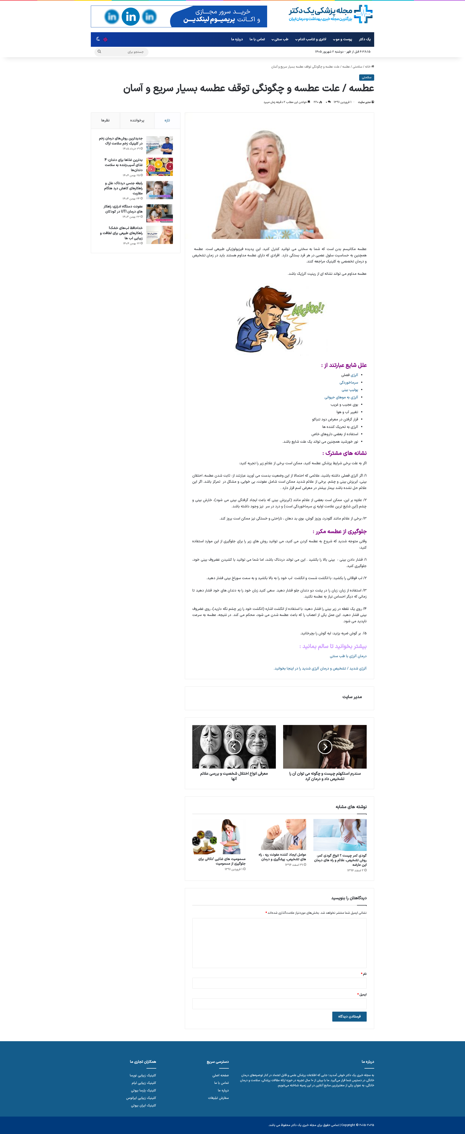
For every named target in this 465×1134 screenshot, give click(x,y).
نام (364, 974)
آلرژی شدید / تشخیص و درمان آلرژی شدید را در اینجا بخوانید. (320, 668)
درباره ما (237, 39)
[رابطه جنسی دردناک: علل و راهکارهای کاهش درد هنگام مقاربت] (159, 190)
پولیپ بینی (350, 390)
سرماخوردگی (349, 383)
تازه (167, 120)
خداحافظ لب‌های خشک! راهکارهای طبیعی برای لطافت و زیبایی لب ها (121, 233)
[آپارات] (105, 39)
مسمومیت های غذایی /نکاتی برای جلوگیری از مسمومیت (222, 861)
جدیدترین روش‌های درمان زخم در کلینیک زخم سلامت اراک (121, 141)
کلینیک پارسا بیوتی (143, 1090)
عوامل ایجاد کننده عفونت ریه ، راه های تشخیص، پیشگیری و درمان (282, 857)
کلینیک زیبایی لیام (144, 1083)
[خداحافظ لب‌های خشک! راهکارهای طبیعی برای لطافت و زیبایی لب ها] (159, 235)
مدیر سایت (364, 102)
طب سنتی (281, 39)
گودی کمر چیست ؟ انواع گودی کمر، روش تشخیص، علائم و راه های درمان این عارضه (340, 860)
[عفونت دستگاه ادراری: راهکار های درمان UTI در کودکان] (159, 213)
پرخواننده (137, 120)
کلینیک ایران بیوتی (143, 1105)
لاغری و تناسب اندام (312, 39)
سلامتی (357, 66)
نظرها (105, 120)
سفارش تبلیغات (218, 1098)
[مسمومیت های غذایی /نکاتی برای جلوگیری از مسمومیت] (219, 836)
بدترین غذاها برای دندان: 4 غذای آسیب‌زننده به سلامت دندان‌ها (124, 165)
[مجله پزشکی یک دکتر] (330, 14)
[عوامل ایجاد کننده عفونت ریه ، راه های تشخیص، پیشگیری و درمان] (279, 834)
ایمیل (362, 994)
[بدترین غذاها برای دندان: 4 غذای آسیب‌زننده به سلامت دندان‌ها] (159, 167)
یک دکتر (365, 39)
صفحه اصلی (220, 1075)
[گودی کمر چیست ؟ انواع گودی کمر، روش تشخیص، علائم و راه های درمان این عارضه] (340, 835)
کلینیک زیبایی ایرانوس (141, 1098)
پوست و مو (344, 39)
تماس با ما (257, 39)
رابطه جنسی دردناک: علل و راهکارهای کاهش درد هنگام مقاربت (123, 188)
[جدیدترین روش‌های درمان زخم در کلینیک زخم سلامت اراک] (159, 145)
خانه (368, 66)
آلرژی (354, 375)
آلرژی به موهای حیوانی (341, 397)
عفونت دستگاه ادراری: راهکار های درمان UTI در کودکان (123, 209)
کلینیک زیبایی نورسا (143, 1075)
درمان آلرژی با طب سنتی (348, 656)
